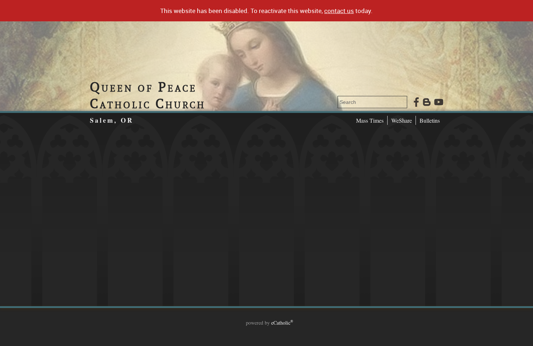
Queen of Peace (148, 95)
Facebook (416, 102)
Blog (426, 102)
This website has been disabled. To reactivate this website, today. (266, 11)
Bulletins (430, 120)
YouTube (438, 102)
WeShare (401, 120)
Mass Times (370, 120)
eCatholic (282, 322)
